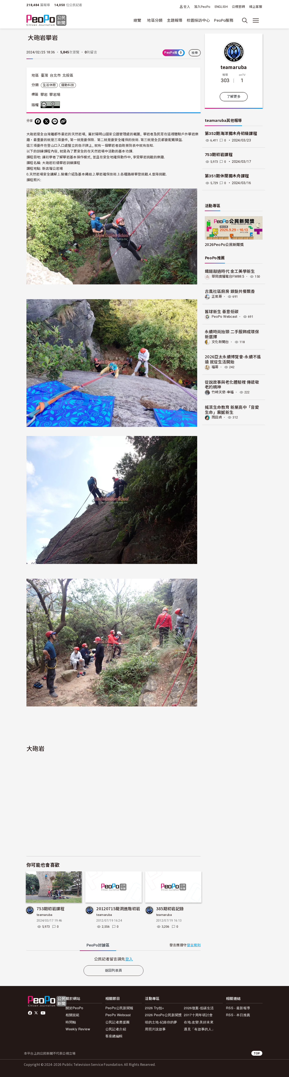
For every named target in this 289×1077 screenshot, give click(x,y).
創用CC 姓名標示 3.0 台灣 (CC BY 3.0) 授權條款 (51, 104)
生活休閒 (49, 85)
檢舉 (195, 52)
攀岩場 (54, 94)
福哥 (215, 367)
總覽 (137, 20)
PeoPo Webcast (224, 317)
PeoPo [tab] (98, 945)
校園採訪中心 (198, 20)
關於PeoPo (74, 1007)
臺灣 (44, 75)
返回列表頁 (113, 970)
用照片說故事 (155, 1029)
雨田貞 (217, 417)
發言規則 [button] (194, 945)
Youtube (43, 1013)
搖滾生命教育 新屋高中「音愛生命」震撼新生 (232, 409)
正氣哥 (217, 297)
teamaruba (44, 915)
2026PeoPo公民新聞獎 (224, 244)
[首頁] (46, 20)
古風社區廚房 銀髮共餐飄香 (230, 291)
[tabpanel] (113, 959)
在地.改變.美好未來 (198, 1022)
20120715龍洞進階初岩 (118, 908)
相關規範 (72, 1014)
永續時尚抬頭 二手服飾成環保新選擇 (232, 334)
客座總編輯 (114, 1036)
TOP (257, 1053)
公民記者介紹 (115, 1029)
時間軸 (71, 1022)
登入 (186, 6)
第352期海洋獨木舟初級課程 (231, 133)
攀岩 (44, 94)
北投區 (67, 75)
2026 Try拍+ (154, 1007)
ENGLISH (221, 7)
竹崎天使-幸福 (223, 392)
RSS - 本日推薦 (238, 1014)
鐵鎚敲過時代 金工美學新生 (230, 271)
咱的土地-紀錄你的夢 (161, 1022)
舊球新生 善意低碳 (221, 311)
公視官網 (238, 7)
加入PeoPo (202, 7)
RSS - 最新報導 (238, 1007)
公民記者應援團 (117, 1022)
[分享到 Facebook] (38, 121)
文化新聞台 (220, 342)
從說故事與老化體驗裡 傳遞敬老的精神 (232, 384)
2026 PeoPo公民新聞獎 (163, 1014)
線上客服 (255, 7)
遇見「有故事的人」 (199, 1029)
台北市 (55, 75)
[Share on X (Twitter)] (46, 121)
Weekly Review (78, 1029)
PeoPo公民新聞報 (119, 1007)
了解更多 (234, 97)
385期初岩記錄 (170, 908)
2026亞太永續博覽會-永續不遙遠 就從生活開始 (233, 359)
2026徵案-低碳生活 (199, 1007)
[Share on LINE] (55, 121)
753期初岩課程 (50, 908)
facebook (30, 1013)
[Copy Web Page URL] (63, 121)
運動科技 (67, 85)
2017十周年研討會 (198, 1014)
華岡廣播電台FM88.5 (228, 276)
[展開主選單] (256, 20)
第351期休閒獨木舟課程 (227, 176)
